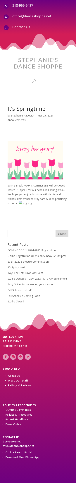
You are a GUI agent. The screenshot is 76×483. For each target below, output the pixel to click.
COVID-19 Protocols (18, 410)
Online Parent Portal (18, 452)
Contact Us (21, 27)
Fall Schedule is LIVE (20, 290)
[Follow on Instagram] (13, 357)
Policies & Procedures (18, 415)
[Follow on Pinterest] (20, 357)
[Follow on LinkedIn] (28, 357)
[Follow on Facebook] (6, 357)
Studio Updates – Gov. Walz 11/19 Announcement (37, 278)
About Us (14, 376)
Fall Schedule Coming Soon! (24, 296)
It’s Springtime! (16, 267)
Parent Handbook (16, 420)
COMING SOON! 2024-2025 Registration (32, 250)
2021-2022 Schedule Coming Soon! (28, 261)
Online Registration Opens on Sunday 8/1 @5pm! (37, 256)
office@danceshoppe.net (31, 16)
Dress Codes (13, 424)
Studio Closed (16, 301)
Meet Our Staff (18, 381)
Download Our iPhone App (22, 457)
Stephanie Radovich (22, 115)
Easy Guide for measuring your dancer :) (31, 284)
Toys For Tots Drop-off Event (25, 273)
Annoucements (17, 120)
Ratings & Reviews (19, 385)
